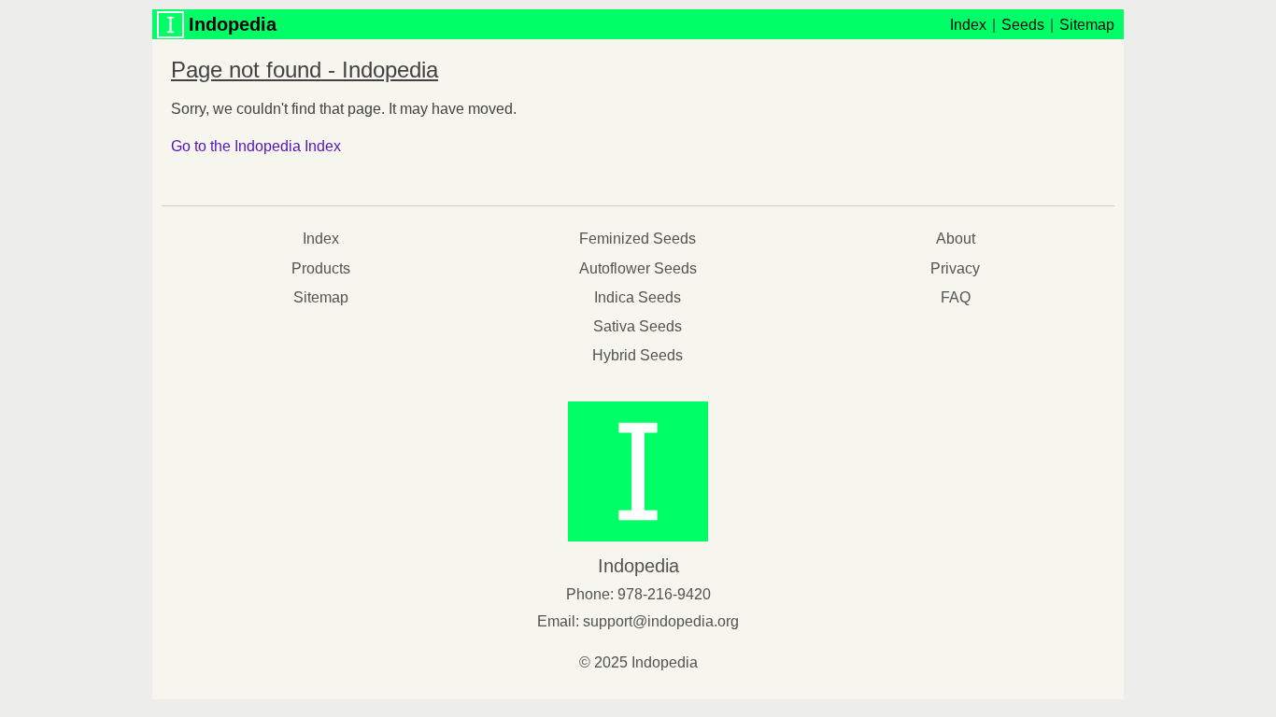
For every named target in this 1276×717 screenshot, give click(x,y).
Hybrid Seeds (637, 355)
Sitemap (1086, 25)
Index (968, 25)
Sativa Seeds (637, 326)
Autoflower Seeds (638, 268)
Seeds (1022, 25)
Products (320, 268)
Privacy (955, 268)
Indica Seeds (637, 297)
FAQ (956, 297)
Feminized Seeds (637, 238)
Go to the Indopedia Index (256, 146)
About (955, 238)
